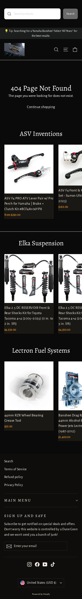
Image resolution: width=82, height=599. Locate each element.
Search (70, 13)
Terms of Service (15, 469)
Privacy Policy (13, 485)
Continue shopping (41, 107)
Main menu (17, 500)
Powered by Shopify (41, 594)
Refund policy (13, 477)
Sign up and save (25, 515)
